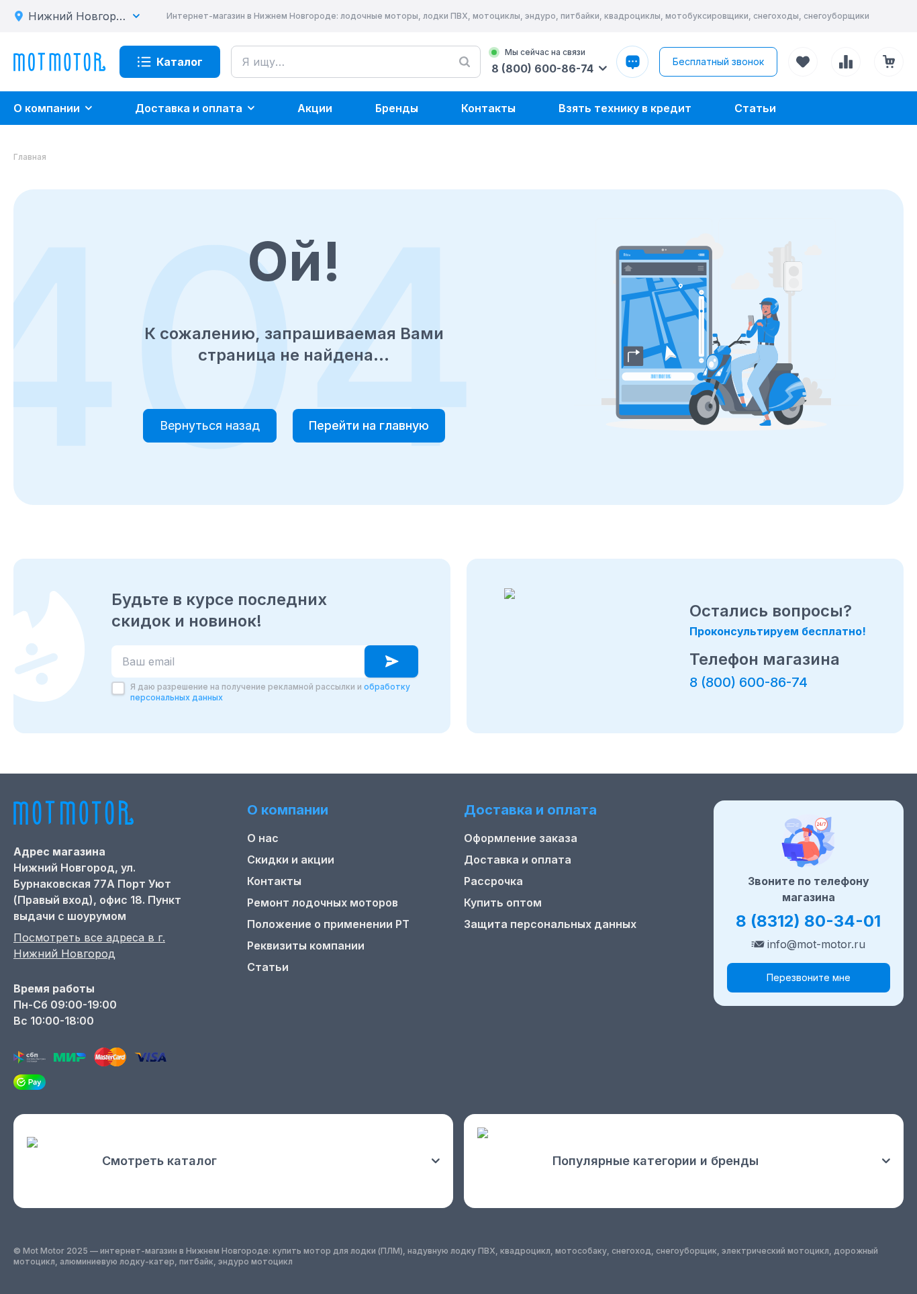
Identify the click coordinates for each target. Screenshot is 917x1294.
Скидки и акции (290, 859)
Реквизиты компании (306, 945)
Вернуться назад (210, 425)
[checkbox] (118, 688)
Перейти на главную (369, 425)
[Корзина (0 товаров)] (889, 62)
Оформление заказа (520, 838)
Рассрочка (493, 881)
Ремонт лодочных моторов (322, 902)
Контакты (274, 881)
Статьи (268, 967)
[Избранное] (803, 62)
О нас (263, 838)
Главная (29, 157)
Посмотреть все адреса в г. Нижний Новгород (89, 945)
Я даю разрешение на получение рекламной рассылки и (270, 692)
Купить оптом (503, 902)
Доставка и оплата (517, 859)
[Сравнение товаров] (846, 62)
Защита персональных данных (550, 924)
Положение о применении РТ (328, 924)
